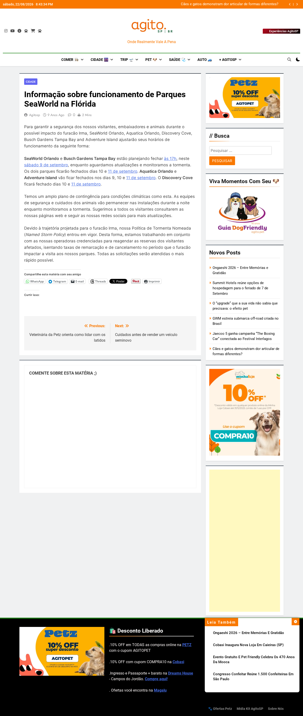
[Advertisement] (244, 541)
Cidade (31, 82)
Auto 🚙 (204, 60)
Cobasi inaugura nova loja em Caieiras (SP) (248, 645)
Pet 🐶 (151, 60)
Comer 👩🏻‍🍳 (70, 60)
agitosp (34, 115)
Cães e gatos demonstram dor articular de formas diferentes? (229, 4)
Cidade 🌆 (99, 60)
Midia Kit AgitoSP (250, 709)
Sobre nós (276, 709)
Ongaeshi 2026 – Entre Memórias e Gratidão (248, 633)
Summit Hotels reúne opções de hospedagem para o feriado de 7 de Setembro (240, 288)
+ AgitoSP (228, 60)
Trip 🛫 (127, 60)
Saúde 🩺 (177, 60)
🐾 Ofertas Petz (220, 709)
